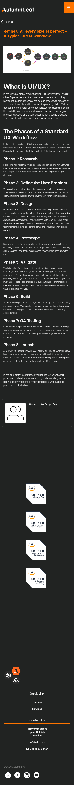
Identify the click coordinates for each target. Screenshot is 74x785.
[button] (69, 7)
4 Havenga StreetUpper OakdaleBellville (37, 732)
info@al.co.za (37, 742)
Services (37, 709)
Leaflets (37, 702)
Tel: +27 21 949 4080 (37, 749)
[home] (17, 8)
